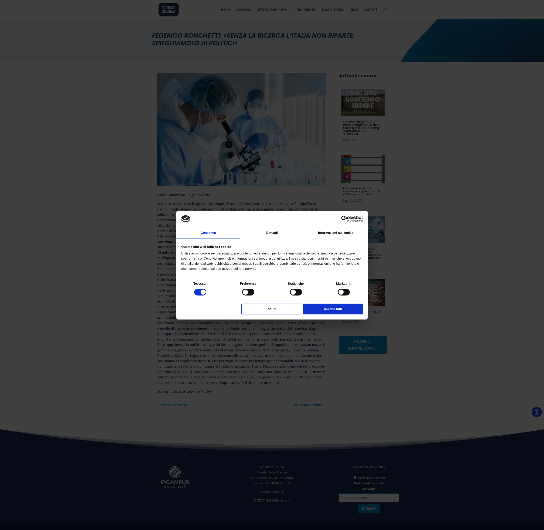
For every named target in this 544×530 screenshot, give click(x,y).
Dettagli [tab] (272, 232)
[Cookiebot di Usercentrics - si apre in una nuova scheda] (344, 219)
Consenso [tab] (208, 232)
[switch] (248, 292)
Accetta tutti (333, 309)
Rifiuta (271, 309)
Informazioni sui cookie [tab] (335, 232)
